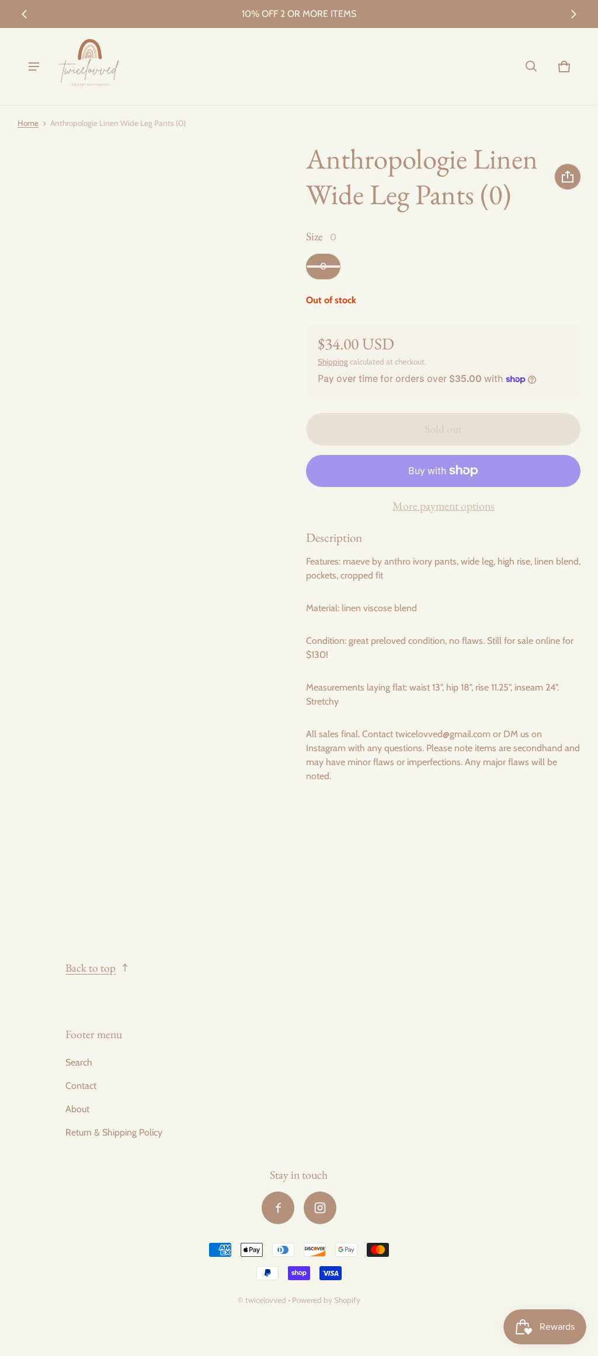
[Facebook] (278, 1208)
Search (78, 1062)
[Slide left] (25, 14)
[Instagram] (320, 1208)
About (77, 1109)
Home (28, 123)
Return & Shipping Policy (113, 1132)
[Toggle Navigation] (34, 66)
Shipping (333, 361)
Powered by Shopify (326, 1300)
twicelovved (266, 1300)
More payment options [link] (443, 506)
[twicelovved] (89, 66)
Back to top (90, 968)
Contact (80, 1085)
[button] (531, 66)
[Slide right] (573, 14)
